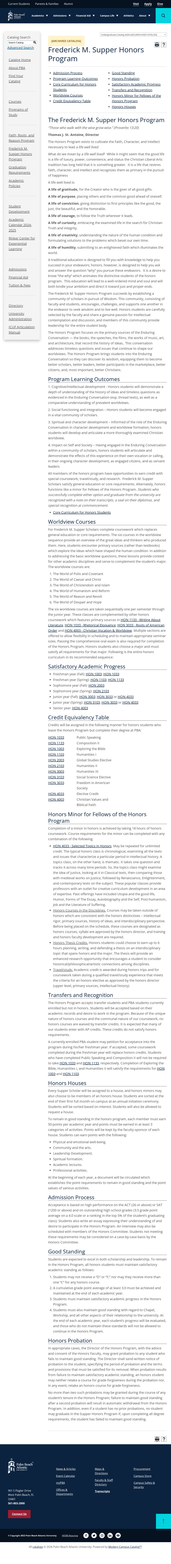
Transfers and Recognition (132, 90)
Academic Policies (16, 183)
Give (160, 4)
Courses (15, 101)
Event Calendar (65, 1476)
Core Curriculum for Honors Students (82, 512)
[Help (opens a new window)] (163, 44)
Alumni (68, 4)
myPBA (60, 1483)
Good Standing (123, 73)
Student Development (19, 209)
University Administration (20, 316)
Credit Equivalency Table (72, 101)
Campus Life (109, 16)
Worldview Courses (68, 95)
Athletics (129, 15)
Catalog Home (20, 60)
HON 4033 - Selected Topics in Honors (82, 846)
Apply (148, 4)
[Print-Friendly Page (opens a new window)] (156, 44)
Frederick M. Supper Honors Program (20, 153)
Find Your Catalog (16, 78)
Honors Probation (125, 78)
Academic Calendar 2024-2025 (20, 224)
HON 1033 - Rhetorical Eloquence (90, 625)
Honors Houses (124, 106)
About (145, 16)
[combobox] (133, 35)
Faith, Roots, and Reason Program (21, 138)
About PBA (17, 68)
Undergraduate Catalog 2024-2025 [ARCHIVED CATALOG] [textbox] (129, 34)
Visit (136, 4)
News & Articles (66, 1469)
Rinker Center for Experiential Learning (22, 243)
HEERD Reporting (70, 1535)
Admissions (62, 16)
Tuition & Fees (20, 285)
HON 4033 (126, 696)
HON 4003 (80, 708)
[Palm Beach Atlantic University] (20, 1466)
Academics (41, 16)
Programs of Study (18, 112)
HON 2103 (101, 691)
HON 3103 (92, 702)
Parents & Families (47, 4)
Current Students (19, 4)
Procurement (142, 1469)
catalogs (38, 1547)
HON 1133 (116, 679)
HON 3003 (87, 696)
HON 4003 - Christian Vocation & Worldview (98, 630)
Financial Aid (85, 16)
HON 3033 (105, 696)
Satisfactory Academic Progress (136, 84)
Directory (16, 305)
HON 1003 (94, 674)
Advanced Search (20, 47)
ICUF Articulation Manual (22, 330)
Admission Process (67, 73)
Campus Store (142, 1476)
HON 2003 (96, 685)
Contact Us (19, 1514)
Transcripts (102, 1491)
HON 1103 (98, 679)
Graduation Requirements (19, 170)
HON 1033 (111, 674)
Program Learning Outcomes (75, 78)
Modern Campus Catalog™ (125, 1547)
